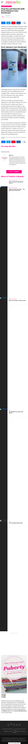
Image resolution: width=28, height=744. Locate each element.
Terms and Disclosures (19, 731)
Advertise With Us (8, 731)
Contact (15, 732)
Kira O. (9, 15)
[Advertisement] (14, 643)
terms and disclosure (20, 711)
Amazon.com (6, 711)
